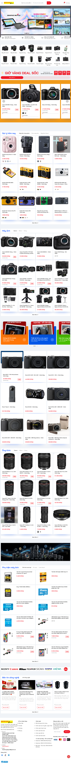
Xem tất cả (34, 223)
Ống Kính (6, 450)
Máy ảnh (6, 231)
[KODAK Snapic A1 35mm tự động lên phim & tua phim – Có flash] (61, 200)
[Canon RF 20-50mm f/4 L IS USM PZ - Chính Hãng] (26, 461)
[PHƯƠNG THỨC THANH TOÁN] (61, 739)
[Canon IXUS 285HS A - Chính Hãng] (44, 241)
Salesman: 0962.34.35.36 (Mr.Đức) (43, 743)
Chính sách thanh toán (41, 728)
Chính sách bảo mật (40, 730)
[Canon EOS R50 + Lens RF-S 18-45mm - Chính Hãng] (30, 93)
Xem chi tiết (6, 707)
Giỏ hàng (20, 728)
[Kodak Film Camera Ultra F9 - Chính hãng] (9, 200)
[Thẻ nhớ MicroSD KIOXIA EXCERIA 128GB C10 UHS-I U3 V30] (43, 607)
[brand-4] (31, 669)
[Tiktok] (5, 755)
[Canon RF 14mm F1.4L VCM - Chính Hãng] (61, 461)
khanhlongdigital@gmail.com (9, 749)
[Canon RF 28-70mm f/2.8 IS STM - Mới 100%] (9, 514)
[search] (49, 2)
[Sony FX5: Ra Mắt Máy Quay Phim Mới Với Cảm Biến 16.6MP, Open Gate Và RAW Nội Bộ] (26, 685)
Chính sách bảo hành (40, 735)
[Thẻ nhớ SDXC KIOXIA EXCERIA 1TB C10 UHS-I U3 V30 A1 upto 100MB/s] (8, 622)
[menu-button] (2, 3)
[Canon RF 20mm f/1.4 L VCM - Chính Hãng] (61, 488)
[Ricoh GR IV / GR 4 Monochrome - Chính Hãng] (12, 362)
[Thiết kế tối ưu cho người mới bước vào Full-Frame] (42, 328)
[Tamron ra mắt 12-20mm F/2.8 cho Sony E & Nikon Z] (61, 685)
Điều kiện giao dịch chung (41, 723)
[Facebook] (2, 755)
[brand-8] (66, 669)
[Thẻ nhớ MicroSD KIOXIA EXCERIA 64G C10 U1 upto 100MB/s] (8, 607)
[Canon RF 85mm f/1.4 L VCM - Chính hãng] (9, 461)
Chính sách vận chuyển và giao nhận (44, 725)
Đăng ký (20, 730)
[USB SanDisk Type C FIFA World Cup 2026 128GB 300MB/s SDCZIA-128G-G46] (8, 652)
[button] (3, 101)
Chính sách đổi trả (40, 733)
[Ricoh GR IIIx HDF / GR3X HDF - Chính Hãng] (58, 394)
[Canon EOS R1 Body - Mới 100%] (61, 241)
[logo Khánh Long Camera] (9, 722)
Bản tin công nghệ (10, 677)
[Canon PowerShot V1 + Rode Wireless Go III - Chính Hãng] (61, 268)
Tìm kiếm (20, 725)
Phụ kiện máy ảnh (10, 567)
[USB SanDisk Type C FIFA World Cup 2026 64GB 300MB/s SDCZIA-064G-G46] (43, 622)
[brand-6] (48, 669)
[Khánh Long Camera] (9, 3)
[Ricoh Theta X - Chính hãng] (12, 394)
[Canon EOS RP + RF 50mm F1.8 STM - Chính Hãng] (26, 268)
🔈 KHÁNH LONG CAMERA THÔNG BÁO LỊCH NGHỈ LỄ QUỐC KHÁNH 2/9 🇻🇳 (8, 693)
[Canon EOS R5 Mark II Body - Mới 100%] (9, 268)
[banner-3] (27, 21)
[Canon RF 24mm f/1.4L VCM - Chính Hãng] (44, 488)
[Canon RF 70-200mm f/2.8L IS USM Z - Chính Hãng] (44, 514)
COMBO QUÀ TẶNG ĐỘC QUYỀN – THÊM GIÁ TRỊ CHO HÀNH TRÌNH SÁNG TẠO (43, 693)
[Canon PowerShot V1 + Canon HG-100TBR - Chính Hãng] (26, 295)
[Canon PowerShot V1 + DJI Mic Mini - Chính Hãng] (9, 295)
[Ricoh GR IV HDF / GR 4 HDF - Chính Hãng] (35, 362)
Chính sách (38, 721)
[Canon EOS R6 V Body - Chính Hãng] (9, 241)
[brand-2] (13, 669)
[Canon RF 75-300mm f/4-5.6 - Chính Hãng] (26, 514)
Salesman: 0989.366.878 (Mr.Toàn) (43, 740)
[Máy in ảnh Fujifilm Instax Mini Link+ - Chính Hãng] (61, 144)
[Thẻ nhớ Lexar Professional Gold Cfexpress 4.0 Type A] (8, 577)
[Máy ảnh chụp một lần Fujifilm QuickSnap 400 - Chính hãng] (44, 200)
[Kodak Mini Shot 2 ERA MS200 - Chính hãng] (26, 172)
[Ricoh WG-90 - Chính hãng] (35, 394)
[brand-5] (40, 669)
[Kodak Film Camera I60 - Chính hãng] (26, 200)
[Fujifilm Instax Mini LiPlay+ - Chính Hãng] (44, 144)
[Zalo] (8, 755)
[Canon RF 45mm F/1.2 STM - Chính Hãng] (26, 488)
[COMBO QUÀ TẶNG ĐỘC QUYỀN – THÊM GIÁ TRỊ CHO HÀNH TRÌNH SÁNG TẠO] (44, 685)
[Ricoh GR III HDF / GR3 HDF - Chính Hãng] (12, 425)
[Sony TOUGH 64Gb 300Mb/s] (8, 592)
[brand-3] (22, 669)
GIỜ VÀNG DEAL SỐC (22, 73)
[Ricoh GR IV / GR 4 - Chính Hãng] (58, 362)
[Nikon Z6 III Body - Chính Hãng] (50, 93)
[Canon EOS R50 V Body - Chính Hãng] (10, 93)
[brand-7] (57, 669)
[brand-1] (5, 669)
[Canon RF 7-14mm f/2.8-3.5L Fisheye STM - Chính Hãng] (9, 488)
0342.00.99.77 (5, 746)
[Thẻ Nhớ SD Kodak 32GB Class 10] (43, 577)
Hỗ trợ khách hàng (22, 721)
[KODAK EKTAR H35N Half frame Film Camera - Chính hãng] (61, 172)
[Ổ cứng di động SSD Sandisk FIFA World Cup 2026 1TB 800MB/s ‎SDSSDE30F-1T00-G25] (8, 637)
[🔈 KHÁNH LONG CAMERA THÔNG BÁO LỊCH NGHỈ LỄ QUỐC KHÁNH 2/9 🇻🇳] (9, 685)
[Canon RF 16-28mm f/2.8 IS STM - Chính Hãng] (44, 461)
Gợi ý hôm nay (9, 133)
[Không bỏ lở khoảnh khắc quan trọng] (14, 328)
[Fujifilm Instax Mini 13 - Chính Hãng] (9, 144)
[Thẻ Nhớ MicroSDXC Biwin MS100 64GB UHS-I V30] (43, 592)
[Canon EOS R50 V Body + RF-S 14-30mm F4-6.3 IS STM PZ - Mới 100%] (44, 268)
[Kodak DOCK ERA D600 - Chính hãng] (9, 172)
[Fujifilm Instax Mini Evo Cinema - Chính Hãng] (26, 144)
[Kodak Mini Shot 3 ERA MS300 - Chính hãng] (44, 172)
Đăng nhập (20, 723)
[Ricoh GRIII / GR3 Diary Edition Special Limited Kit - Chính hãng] (58, 425)
